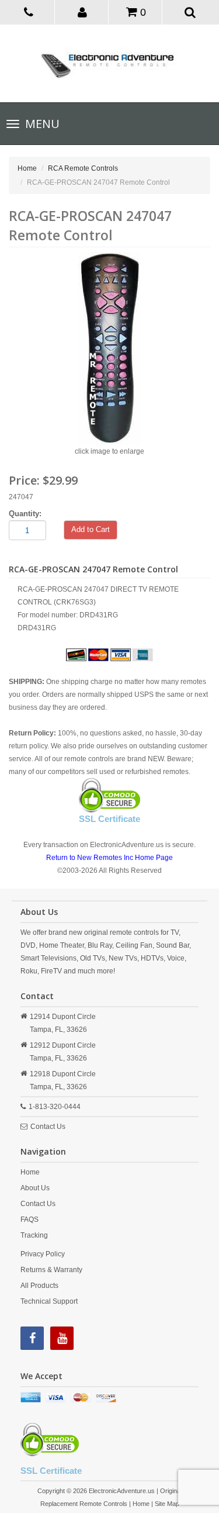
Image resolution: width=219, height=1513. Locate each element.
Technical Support (49, 1301)
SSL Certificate (109, 819)
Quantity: (25, 513)
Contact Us (47, 1126)
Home (27, 168)
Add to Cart (90, 529)
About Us (35, 1188)
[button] (83, 12)
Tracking (34, 1235)
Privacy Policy (42, 1254)
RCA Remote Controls (83, 168)
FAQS (29, 1219)
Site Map (167, 1503)
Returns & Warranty (51, 1270)
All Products (39, 1285)
